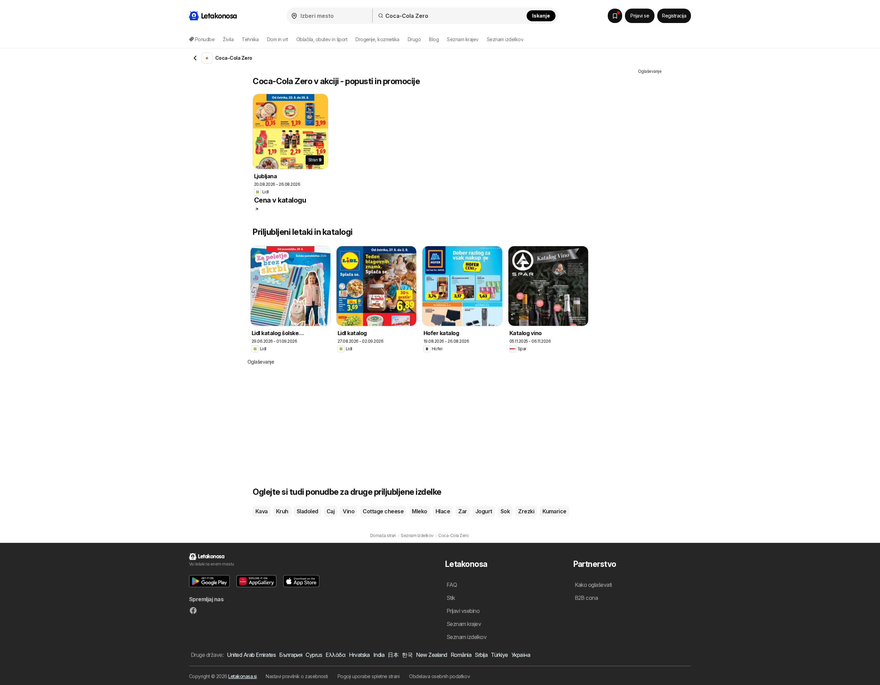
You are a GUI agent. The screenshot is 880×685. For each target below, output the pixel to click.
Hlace (443, 511)
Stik (451, 597)
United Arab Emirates (251, 654)
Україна (521, 654)
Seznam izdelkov (505, 39)
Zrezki (526, 511)
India (378, 654)
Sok (505, 511)
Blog (434, 39)
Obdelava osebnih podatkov (439, 676)
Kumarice (554, 511)
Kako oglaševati (593, 584)
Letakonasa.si (242, 676)
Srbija (481, 654)
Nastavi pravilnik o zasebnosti (297, 676)
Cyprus (314, 654)
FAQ (452, 584)
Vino (348, 511)
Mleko (419, 511)
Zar (462, 511)
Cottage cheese (383, 511)
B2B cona (586, 597)
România (461, 654)
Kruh (282, 511)
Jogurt (483, 511)
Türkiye (499, 654)
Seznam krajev (462, 39)
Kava (261, 511)
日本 (393, 654)
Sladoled (307, 511)
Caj (330, 511)
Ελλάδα (335, 654)
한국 (407, 654)
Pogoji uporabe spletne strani (368, 676)
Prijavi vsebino (463, 610)
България (290, 654)
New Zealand (431, 654)
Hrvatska (359, 654)
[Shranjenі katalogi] (615, 16)
